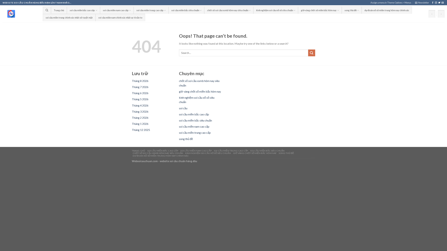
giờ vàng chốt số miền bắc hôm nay (318, 10)
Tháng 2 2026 (140, 117)
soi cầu (183, 108)
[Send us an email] (443, 3)
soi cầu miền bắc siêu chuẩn (185, 10)
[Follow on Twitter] (439, 3)
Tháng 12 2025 (141, 129)
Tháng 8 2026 (140, 80)
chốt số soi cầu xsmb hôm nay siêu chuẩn (227, 10)
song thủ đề (351, 10)
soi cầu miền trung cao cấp (149, 10)
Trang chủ (59, 10)
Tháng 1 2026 (140, 123)
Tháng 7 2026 (140, 87)
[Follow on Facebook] (433, 3)
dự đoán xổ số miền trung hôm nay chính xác (386, 10)
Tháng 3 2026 (140, 111)
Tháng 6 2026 (140, 93)
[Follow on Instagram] (436, 3)
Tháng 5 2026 (140, 99)
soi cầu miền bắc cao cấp (82, 10)
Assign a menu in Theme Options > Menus (391, 2)
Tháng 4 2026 (140, 105)
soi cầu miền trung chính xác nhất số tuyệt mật (69, 17)
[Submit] (311, 53)
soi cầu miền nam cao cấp (116, 10)
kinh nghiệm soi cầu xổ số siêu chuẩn (274, 10)
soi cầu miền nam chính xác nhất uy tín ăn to (120, 17)
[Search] (47, 10)
